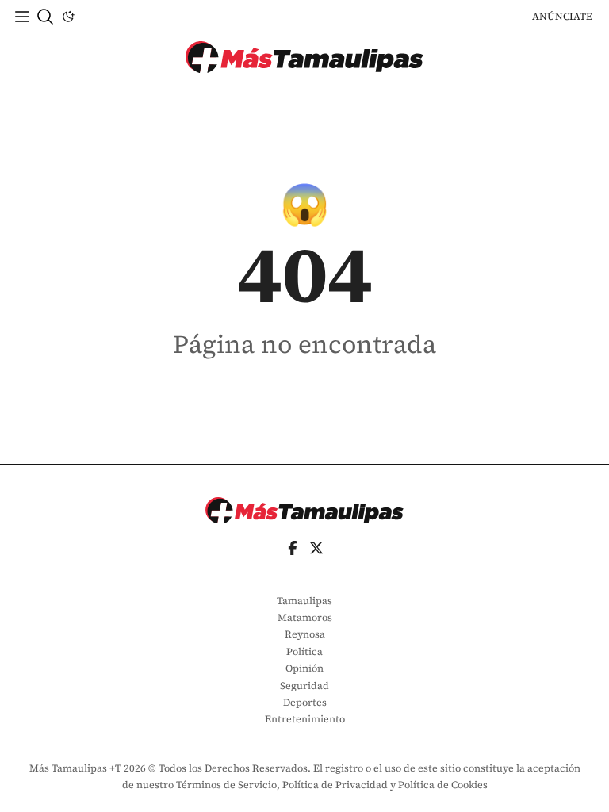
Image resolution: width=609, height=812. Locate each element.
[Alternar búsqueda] (45, 16)
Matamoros (305, 617)
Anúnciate (562, 16)
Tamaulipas (304, 600)
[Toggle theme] (68, 16)
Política (304, 651)
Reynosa (305, 634)
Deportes (305, 702)
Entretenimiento (305, 719)
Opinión (304, 668)
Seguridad (304, 685)
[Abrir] (22, 16)
